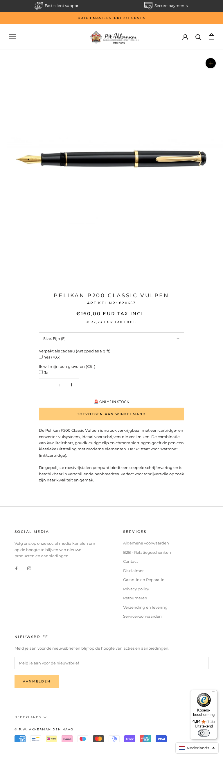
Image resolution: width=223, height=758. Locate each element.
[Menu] (213, 693)
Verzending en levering (145, 607)
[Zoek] (198, 37)
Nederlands (28, 717)
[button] (197, 748)
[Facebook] (16, 568)
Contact (130, 561)
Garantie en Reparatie (143, 579)
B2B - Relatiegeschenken (147, 552)
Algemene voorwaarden (146, 543)
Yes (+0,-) (52, 357)
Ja (46, 372)
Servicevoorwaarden (142, 616)
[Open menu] (12, 36)
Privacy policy (136, 589)
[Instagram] (29, 568)
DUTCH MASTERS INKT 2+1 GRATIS (111, 18)
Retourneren (135, 598)
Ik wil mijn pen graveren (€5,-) (67, 366)
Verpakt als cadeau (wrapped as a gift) (74, 351)
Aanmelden (37, 681)
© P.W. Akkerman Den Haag (44, 729)
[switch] (204, 733)
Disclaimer (133, 570)
